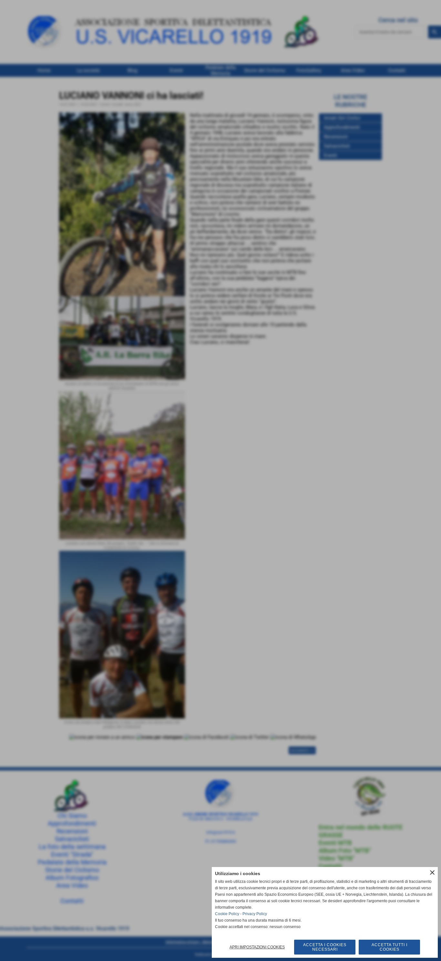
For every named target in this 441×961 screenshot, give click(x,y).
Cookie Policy (227, 914)
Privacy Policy (254, 914)
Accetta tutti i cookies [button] (389, 947)
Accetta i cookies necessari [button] (324, 947)
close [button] (432, 872)
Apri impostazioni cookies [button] (257, 947)
